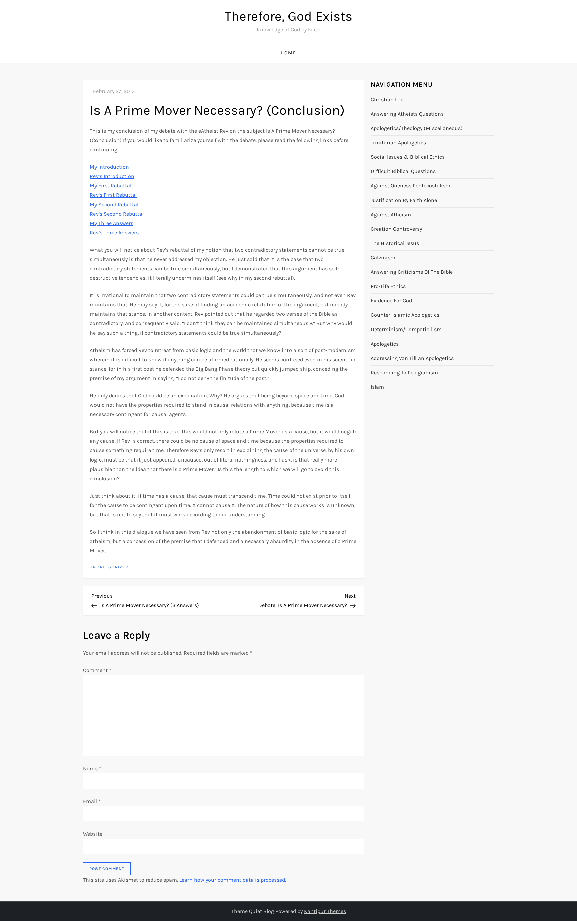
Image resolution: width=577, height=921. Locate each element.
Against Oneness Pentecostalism (410, 185)
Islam (377, 387)
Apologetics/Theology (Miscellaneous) (417, 128)
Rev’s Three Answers (114, 232)
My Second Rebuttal (114, 204)
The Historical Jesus (395, 243)
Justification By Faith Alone (404, 200)
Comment (97, 670)
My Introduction (109, 167)
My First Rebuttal (110, 185)
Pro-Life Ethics (388, 286)
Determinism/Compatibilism (406, 329)
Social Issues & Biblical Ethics (408, 157)
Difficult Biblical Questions (403, 171)
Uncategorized (109, 567)
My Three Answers (111, 223)
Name (92, 768)
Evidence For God (391, 300)
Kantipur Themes (325, 911)
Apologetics (385, 344)
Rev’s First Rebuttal (113, 195)
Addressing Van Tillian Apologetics (412, 358)
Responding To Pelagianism (404, 372)
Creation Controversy (396, 229)
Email (92, 801)
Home (288, 53)
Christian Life (387, 99)
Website (92, 834)
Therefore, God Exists (288, 16)
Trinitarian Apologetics (398, 142)
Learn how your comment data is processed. (232, 880)
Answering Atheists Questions (407, 114)
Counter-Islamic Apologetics (405, 315)
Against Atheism (391, 214)
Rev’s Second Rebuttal (117, 214)
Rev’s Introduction (112, 176)
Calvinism (383, 257)
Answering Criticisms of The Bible (412, 272)
